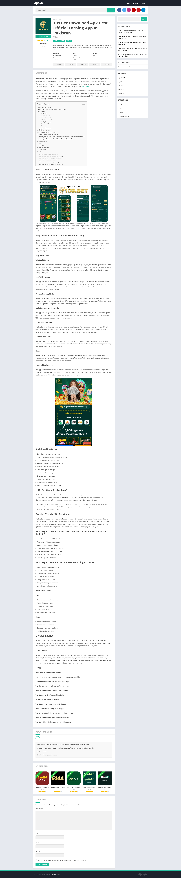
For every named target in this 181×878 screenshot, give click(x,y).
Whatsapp (107, 64)
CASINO (135, 3)
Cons (42, 145)
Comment (39, 809)
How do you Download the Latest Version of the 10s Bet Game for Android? (61, 137)
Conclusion (42, 150)
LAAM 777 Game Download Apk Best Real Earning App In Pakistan (130, 32)
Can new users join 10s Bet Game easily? (52, 156)
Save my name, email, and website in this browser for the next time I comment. (62, 861)
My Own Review (44, 147)
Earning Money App (46, 122)
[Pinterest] (138, 10)
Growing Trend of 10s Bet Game (48, 134)
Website (38, 852)
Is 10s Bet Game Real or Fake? (47, 132)
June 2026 (121, 86)
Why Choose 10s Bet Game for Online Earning (52, 109)
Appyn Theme (56, 875)
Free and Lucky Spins (46, 128)
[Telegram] (143, 10)
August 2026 (121, 78)
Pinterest (83, 64)
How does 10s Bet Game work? (49, 154)
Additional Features (44, 130)
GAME (143, 3)
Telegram (95, 64)
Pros (42, 143)
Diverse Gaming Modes (47, 118)
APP (128, 3)
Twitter (71, 64)
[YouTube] (134, 10)
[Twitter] (124, 10)
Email (38, 843)
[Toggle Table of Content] (82, 104)
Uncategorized (124, 116)
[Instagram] (129, 10)
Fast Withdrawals (45, 116)
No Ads (43, 126)
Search (144, 19)
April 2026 (121, 94)
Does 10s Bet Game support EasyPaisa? (52, 158)
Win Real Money (45, 114)
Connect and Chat (46, 124)
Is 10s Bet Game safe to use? (49, 160)
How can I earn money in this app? (50, 162)
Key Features (42, 112)
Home (55, 19)
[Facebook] (119, 10)
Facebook (59, 64)
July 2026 (120, 82)
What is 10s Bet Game (44, 107)
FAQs (40, 152)
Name (38, 834)
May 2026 (121, 90)
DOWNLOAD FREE (47, 739)
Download (45, 37)
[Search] (111, 10)
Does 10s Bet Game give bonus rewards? (52, 164)
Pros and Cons (42, 141)
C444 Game (85, 87)
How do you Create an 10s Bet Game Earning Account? (55, 139)
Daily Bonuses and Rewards (48, 120)
